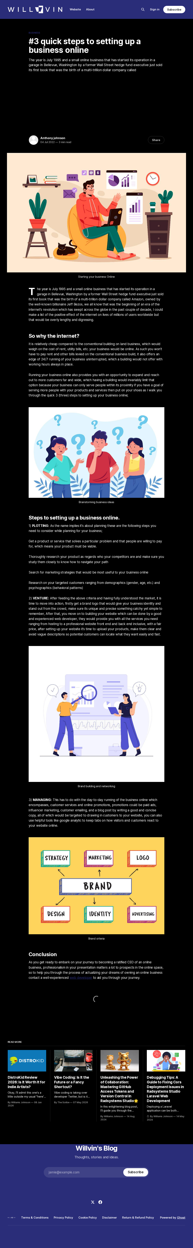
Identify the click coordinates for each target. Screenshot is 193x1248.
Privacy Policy (63, 1217)
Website (75, 9)
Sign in (154, 9)
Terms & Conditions (34, 1217)
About (90, 9)
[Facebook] (100, 1202)
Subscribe (174, 9)
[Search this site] (143, 9)
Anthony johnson (52, 138)
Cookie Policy (87, 1217)
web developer (81, 978)
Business (34, 32)
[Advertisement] (96, 102)
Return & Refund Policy (138, 1217)
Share (156, 140)
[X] (93, 1202)
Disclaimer (109, 1217)
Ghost (181, 1217)
